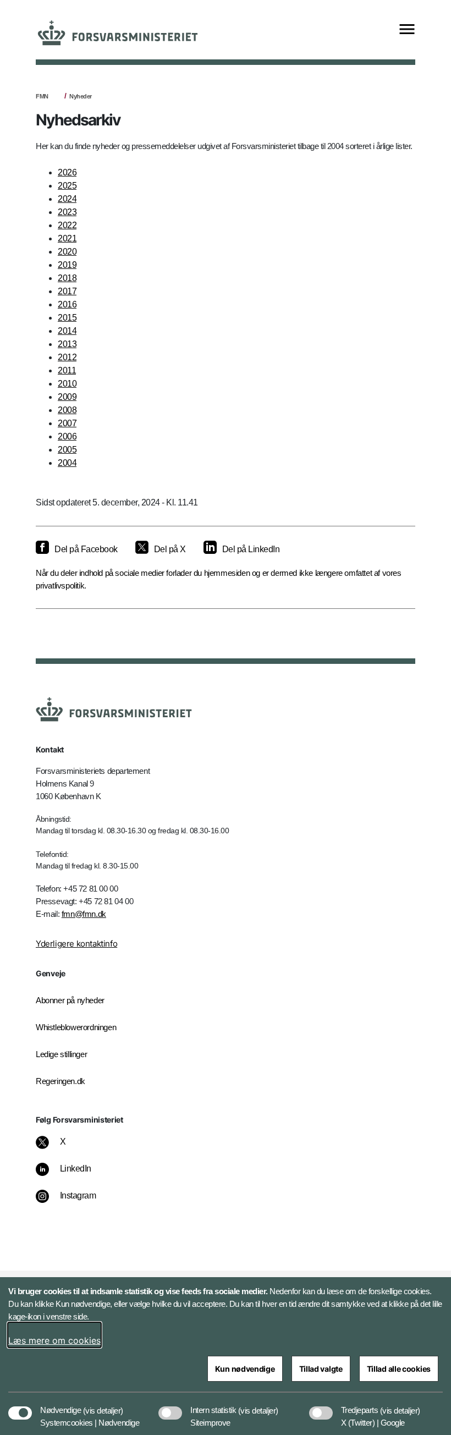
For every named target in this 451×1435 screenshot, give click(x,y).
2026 (67, 172)
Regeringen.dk (60, 1081)
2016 (67, 304)
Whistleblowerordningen (76, 1027)
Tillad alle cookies (399, 1368)
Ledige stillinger (61, 1054)
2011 (67, 370)
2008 (67, 410)
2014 (67, 331)
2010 (67, 383)
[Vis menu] (407, 30)
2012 (67, 357)
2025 (67, 185)
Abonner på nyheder (70, 1000)
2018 (67, 278)
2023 (67, 212)
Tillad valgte (321, 1368)
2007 (67, 423)
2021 (67, 238)
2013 (67, 344)
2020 (67, 251)
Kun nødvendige (245, 1368)
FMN (42, 96)
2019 (67, 265)
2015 (67, 317)
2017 (67, 291)
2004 (67, 463)
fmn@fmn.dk (84, 914)
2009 (67, 397)
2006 (67, 436)
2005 (67, 449)
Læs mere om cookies (54, 1340)
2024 (67, 199)
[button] (103, 1405)
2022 (67, 225)
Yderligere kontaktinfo (76, 943)
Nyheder (80, 96)
